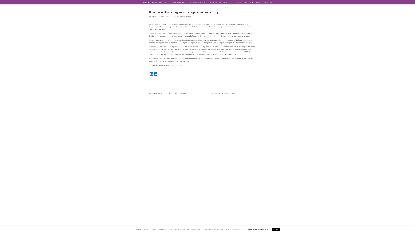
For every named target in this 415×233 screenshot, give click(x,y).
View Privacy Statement (258, 229)
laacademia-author (159, 16)
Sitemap (183, 93)
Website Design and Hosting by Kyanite (223, 93)
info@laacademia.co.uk (161, 65)
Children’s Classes (196, 2)
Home (145, 2)
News (258, 2)
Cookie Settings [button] (238, 229)
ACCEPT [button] (276, 229)
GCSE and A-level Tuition (217, 2)
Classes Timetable (159, 2)
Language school (184, 16)
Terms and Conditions (157, 93)
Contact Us (267, 2)
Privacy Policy (173, 93)
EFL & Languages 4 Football (240, 2)
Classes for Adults (176, 2)
